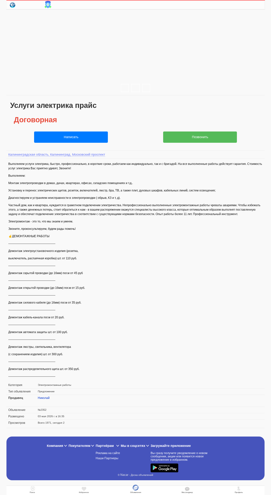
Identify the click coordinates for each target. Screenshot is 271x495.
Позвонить (200, 137)
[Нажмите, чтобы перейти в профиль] (40, 402)
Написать (71, 137)
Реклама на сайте (108, 453)
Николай (44, 397)
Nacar (124, 474)
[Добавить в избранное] (246, 4)
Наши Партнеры (107, 458)
